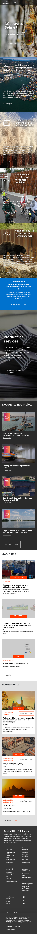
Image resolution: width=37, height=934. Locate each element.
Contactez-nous (10, 898)
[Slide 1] (10, 50)
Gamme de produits (26, 849)
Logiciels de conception (26, 870)
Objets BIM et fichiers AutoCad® (26, 888)
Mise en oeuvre (9, 878)
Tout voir (8, 545)
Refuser (17, 926)
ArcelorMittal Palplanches (5, 2)
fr (26, 3)
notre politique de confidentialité (14, 923)
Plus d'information (26, 713)
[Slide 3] (21, 50)
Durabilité (9, 869)
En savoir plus (12, 43)
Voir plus (8, 675)
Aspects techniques (10, 873)
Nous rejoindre (9, 902)
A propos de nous (9, 849)
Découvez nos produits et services (15, 371)
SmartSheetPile (11, 882)
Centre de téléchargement (27, 883)
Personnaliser (10, 929)
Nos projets (10, 862)
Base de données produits (25, 854)
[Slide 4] (27, 50)
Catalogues (26, 862)
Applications (10, 853)
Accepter (9, 926)
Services (25, 859)
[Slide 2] (16, 50)
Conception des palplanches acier (26, 876)
